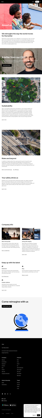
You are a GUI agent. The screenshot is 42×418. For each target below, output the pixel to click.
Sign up (37, 1)
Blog (23, 268)
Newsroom (4, 268)
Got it (39, 415)
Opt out (34, 415)
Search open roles (6, 306)
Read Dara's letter (6, 65)
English (4, 398)
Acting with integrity (27, 241)
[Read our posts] (22, 266)
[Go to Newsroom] (2, 266)
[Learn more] (31, 234)
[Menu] (40, 2)
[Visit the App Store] (12, 405)
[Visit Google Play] (5, 405)
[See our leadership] (11, 234)
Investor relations (6, 282)
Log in (33, 1)
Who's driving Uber (6, 241)
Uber (2, 1)
